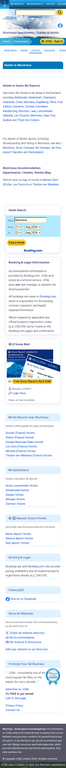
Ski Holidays (42, 147)
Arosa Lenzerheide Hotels (22, 485)
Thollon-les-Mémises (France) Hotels (29, 455)
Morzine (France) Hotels (21, 451)
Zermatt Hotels (15, 503)
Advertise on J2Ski (17, 689)
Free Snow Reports (32, 381)
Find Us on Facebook (23, 599)
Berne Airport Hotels (18, 534)
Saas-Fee (49, 115)
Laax (33, 111)
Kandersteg (10, 111)
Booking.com (36, 566)
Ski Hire (56, 147)
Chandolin (9, 102)
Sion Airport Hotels (17, 543)
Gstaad (29, 106)
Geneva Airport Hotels (19, 538)
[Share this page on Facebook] (60, 27)
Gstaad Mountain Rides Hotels (24, 442)
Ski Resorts (17, 4)
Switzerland (21, 41)
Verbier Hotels (15, 494)
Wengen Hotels (15, 499)
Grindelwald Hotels (17, 490)
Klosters (23, 111)
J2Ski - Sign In (53, 41)
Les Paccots (21, 184)
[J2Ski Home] (10, 18)
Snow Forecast (25, 147)
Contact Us (13, 710)
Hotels (6, 41)
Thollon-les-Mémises (46, 184)
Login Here (18, 393)
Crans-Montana (25, 102)
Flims (53, 102)
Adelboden (21, 97)
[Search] (59, 12)
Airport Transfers (13, 152)
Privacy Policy (14, 705)
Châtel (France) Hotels (20, 437)
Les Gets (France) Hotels (21, 446)
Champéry (49, 97)
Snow (24, 50)
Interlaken (41, 106)
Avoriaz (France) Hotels (20, 433)
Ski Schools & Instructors (25, 642)
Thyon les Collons (28, 120)
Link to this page (16, 698)
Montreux (10, 50)
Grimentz (18, 106)
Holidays (49, 50)
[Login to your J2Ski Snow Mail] (33, 364)
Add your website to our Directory (27, 649)
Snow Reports (35, 4)
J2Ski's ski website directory (26, 633)
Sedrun (7, 120)
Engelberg (42, 102)
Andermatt (35, 97)
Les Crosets (21, 115)
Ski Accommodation (21, 637)
